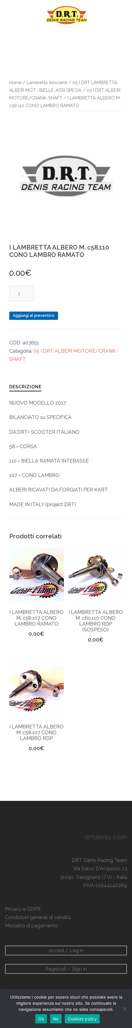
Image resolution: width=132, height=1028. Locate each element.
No (56, 1018)
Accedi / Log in (66, 950)
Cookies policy (82, 1018)
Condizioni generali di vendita (38, 917)
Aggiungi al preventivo (33, 315)
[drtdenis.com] (66, 15)
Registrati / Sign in (66, 969)
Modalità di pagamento (31, 926)
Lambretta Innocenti (47, 82)
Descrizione (25, 386)
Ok (41, 1018)
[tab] (25, 386)
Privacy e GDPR (23, 909)
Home (15, 82)
